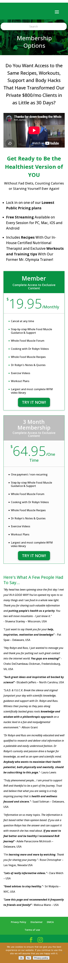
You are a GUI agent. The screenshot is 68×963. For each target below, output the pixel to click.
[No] (64, 953)
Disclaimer (37, 922)
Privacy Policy (18, 922)
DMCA (50, 922)
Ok (21, 958)
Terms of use (32, 929)
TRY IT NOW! (34, 402)
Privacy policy (41, 958)
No (28, 958)
